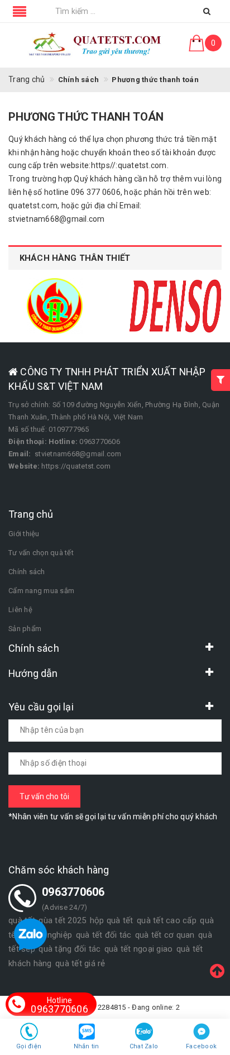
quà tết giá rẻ (80, 963)
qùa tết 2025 (62, 920)
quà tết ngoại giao (138, 949)
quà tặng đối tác (69, 949)
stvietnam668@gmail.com (78, 454)
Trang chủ (26, 79)
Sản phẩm (24, 628)
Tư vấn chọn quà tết (41, 552)
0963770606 (59, 1005)
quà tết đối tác (104, 935)
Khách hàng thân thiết (75, 258)
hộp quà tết (111, 920)
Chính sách (26, 571)
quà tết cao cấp (167, 920)
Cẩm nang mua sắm (41, 590)
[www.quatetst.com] (95, 45)
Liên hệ (20, 609)
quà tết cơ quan (165, 935)
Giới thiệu (24, 533)
